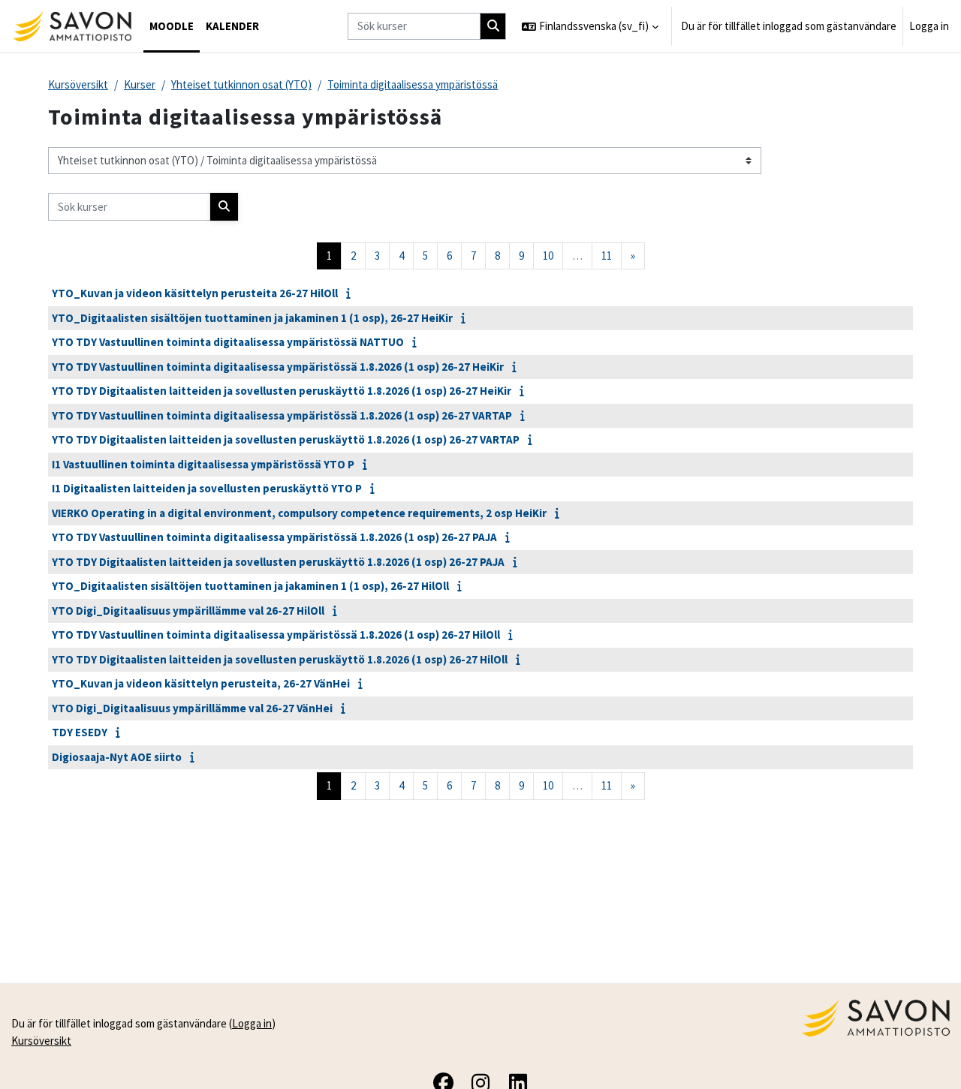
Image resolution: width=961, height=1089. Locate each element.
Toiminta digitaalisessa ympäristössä (412, 84)
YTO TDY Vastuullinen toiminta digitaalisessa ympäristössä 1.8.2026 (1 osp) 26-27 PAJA (274, 537)
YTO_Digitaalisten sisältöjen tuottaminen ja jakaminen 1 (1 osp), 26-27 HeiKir (252, 318)
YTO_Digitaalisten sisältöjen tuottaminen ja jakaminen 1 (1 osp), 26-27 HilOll (250, 586)
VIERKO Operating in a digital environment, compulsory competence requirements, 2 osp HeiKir (299, 513)
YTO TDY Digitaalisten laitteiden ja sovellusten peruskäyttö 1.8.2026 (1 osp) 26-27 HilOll (280, 659)
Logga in (929, 26)
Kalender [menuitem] (232, 26)
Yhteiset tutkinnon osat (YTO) (241, 84)
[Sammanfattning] (352, 293)
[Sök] (493, 27)
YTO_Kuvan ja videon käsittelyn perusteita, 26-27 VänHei (201, 683)
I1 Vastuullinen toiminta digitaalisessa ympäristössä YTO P (203, 464)
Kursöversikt (78, 84)
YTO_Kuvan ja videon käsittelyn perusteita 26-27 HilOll (195, 293)
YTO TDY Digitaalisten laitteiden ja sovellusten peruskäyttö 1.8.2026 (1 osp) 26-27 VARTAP (286, 439)
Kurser (139, 84)
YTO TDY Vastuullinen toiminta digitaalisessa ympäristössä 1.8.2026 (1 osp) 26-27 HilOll (276, 634)
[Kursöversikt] (71, 26)
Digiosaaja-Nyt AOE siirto (117, 757)
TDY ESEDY (79, 732)
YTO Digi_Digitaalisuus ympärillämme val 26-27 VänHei (192, 708)
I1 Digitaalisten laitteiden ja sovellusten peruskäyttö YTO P (207, 488)
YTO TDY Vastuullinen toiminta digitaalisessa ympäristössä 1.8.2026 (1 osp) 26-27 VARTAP (282, 415)
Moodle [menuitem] (171, 26)
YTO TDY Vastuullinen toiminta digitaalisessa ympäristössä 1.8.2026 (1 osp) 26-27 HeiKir (278, 366)
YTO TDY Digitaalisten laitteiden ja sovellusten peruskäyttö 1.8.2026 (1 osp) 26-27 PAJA (278, 562)
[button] (590, 26)
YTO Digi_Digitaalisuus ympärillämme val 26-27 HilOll (188, 610)
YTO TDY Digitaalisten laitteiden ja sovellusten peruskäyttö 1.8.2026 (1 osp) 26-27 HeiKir (281, 391)
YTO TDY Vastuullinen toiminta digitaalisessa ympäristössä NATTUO (228, 342)
